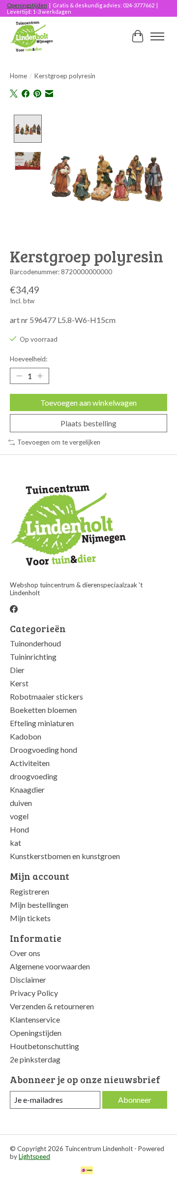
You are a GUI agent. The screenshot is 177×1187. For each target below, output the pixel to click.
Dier (17, 669)
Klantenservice (35, 1019)
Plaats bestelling (88, 423)
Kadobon (25, 736)
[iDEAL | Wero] (87, 1171)
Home (18, 76)
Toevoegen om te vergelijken (58, 442)
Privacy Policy (34, 992)
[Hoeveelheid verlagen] (19, 375)
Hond (19, 829)
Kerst (19, 683)
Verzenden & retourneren (52, 1006)
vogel (19, 816)
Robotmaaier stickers (46, 696)
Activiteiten (30, 763)
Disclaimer (28, 979)
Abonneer (134, 1099)
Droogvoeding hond (43, 749)
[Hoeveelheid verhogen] (39, 375)
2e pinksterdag (35, 1059)
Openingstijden (27, 5)
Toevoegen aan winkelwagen (88, 402)
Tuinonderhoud (35, 643)
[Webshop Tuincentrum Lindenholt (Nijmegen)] (32, 36)
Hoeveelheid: (28, 359)
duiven (21, 802)
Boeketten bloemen (43, 709)
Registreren (29, 891)
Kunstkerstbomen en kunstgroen (65, 856)
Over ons (25, 953)
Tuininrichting (33, 656)
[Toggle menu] (157, 36)
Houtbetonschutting (44, 1046)
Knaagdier (27, 789)
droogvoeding (34, 776)
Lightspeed (34, 1156)
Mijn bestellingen (39, 904)
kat (15, 842)
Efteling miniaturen (42, 723)
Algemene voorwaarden (50, 966)
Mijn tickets (30, 918)
